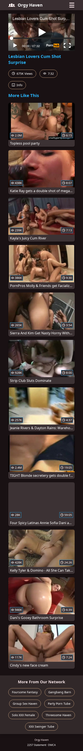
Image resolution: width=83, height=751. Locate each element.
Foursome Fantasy (25, 692)
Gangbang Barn (59, 692)
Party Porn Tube (59, 704)
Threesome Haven (58, 715)
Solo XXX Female (23, 715)
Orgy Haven (30, 5)
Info (19, 85)
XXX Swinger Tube (41, 726)
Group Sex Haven (25, 704)
